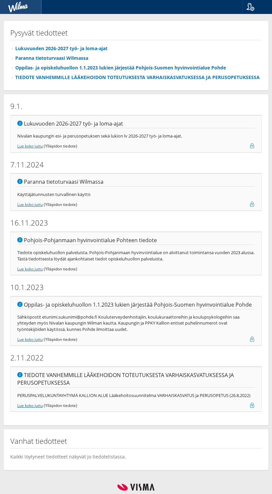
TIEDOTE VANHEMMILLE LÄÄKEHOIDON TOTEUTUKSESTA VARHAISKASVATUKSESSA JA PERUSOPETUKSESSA (137, 77)
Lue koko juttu (30, 145)
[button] (254, 7)
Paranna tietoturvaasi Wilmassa (51, 58)
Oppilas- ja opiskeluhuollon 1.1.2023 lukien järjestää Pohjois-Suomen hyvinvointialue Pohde (120, 67)
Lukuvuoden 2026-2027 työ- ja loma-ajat (61, 48)
